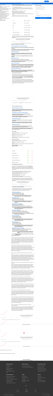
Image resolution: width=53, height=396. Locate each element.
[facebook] (43, 394)
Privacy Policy (22, 102)
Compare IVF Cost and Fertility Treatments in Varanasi (5, 6)
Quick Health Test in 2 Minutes (3, 16)
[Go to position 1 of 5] (24, 332)
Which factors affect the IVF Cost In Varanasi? (5, 8)
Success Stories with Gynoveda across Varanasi (4, 18)
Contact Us (7, 367)
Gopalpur (26, 360)
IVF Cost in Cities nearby (3, 19)
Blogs (7, 372)
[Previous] (0, 325)
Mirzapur (22, 360)
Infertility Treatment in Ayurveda (10, 376)
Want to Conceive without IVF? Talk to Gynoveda (4, 10)
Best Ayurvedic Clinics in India (42, 368)
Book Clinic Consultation (9, 368)
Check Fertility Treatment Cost (3, 7)
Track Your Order (24, 376)
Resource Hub (39, 376)
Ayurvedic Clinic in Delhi (41, 367)
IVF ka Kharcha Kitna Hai (9, 377)
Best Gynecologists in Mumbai (42, 369)
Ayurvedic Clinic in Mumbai (41, 365)
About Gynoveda (8, 365)
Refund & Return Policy (25, 377)
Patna (31, 360)
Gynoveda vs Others (2, 12)
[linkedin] (45, 394)
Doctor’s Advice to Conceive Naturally (4, 15)
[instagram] (47, 394)
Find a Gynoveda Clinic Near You (26, 365)
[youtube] (49, 394)
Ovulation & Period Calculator (42, 377)
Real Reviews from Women (25, 380)
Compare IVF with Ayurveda (41, 380)
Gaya (30, 360)
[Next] (0, 331)
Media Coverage (8, 369)
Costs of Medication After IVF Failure (4, 13)
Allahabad (24, 360)
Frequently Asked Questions (3, 14)
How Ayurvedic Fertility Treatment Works (27, 367)
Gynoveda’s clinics (14, 13)
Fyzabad (29, 360)
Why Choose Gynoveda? (3, 17)
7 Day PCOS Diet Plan (9, 381)
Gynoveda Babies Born (2, 20)
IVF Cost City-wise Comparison (42, 381)
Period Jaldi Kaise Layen (9, 380)
